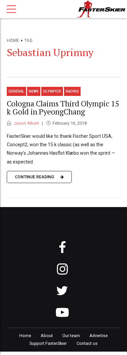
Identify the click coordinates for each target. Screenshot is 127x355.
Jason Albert (26, 123)
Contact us (87, 343)
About (47, 335)
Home (13, 40)
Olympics (52, 91)
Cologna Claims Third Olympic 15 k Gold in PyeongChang (63, 108)
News (34, 91)
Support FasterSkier (48, 343)
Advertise (98, 335)
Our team (71, 335)
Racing (72, 91)
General (16, 91)
